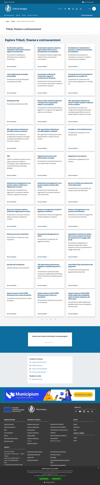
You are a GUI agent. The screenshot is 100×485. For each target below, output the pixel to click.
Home (7, 21)
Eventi (75, 440)
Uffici (5, 430)
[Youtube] (68, 9)
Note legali (53, 457)
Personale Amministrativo (11, 438)
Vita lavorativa (31, 430)
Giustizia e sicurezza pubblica (58, 427)
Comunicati (76, 427)
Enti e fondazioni (8, 433)
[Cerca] (94, 9)
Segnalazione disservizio (33, 454)
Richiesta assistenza (32, 460)
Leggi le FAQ (30, 457)
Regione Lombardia (9, 2)
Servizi (13, 21)
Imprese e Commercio (33, 433)
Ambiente (52, 433)
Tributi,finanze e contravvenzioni (59, 430)
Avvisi (75, 430)
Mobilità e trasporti (32, 443)
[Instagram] (72, 9)
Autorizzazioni (54, 438)
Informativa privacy (55, 454)
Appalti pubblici (31, 435)
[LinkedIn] (76, 9)
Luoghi (75, 438)
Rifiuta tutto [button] (56, 478)
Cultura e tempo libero (33, 427)
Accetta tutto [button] (44, 479)
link (65, 475)
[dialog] (50, 475)
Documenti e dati (8, 441)
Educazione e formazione (57, 424)
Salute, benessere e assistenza (58, 435)
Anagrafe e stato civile (33, 424)
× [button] (98, 468)
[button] (50, 482)
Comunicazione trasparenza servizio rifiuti (59, 461)
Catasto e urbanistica (32, 438)
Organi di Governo (9, 424)
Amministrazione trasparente (58, 452)
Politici (6, 435)
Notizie (75, 424)
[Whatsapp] (80, 9)
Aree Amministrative (9, 427)
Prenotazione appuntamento (34, 452)
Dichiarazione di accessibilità (57, 465)
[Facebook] (64, 9)
